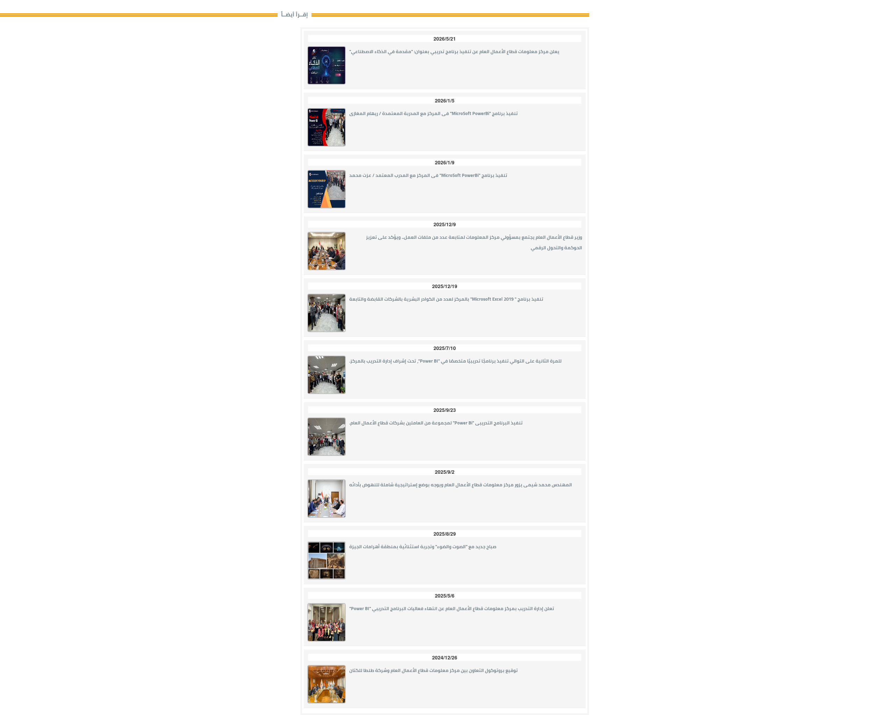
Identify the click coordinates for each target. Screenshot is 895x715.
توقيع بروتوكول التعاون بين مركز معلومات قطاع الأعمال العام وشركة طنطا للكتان (433, 670)
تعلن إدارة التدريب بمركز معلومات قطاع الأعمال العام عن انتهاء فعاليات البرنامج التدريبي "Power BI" (451, 608)
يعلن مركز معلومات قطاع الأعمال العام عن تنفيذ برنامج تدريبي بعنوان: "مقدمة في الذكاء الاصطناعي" (454, 51)
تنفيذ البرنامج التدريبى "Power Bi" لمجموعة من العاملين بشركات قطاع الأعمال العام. (436, 423)
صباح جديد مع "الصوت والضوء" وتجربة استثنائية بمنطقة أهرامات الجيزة (422, 546)
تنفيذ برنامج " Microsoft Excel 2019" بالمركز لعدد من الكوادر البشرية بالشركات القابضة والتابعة (446, 299)
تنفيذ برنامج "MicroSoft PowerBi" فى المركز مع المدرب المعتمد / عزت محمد (428, 175)
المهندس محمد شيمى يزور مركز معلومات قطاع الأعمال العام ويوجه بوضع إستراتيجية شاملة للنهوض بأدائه (460, 484)
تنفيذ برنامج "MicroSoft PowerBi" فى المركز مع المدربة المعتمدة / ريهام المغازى (433, 113)
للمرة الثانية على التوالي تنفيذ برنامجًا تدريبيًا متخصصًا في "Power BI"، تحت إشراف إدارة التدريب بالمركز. (455, 361)
